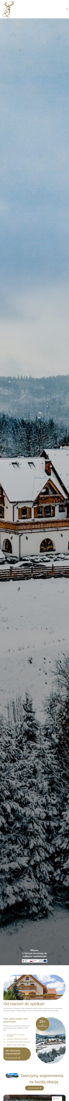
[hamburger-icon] (67, 9)
